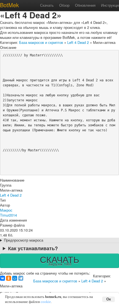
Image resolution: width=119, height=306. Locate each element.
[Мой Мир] (14, 278)
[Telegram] (20, 278)
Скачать (47, 5)
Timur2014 (8, 215)
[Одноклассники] (8, 278)
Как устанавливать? (33, 248)
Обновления (85, 5)
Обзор (64, 5)
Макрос (6, 210)
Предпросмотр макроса (23, 240)
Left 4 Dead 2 (78, 42)
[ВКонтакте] (2, 278)
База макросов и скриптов (41, 42)
